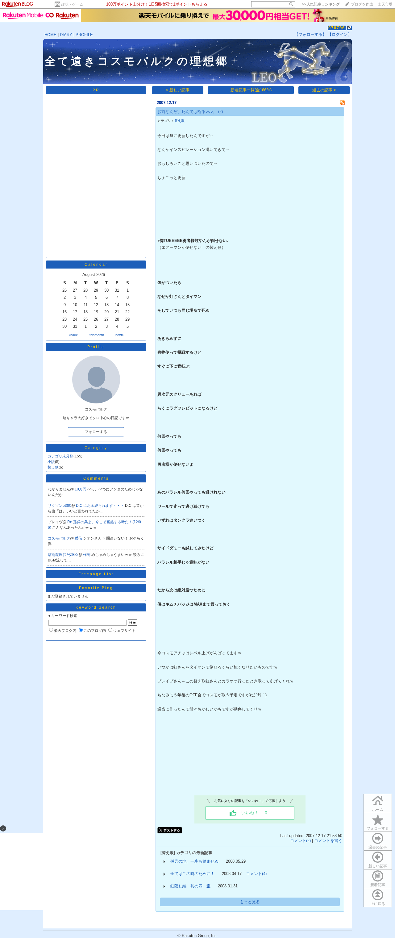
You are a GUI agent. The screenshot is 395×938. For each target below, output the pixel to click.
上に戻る (377, 904)
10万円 (81, 489)
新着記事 (377, 885)
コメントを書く (328, 840)
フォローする (378, 828)
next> (119, 335)
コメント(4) (256, 873)
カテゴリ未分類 (60, 456)
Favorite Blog (96, 588)
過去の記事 (377, 847)
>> (321, 4)
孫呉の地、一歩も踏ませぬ (194, 861)
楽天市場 (385, 4)
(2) (220, 111)
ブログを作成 (362, 4)
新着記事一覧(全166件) (251, 90)
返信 (79, 538)
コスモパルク (59, 538)
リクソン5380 (59, 505)
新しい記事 (377, 866)
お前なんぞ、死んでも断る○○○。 (187, 111)
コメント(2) (300, 840)
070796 (336, 28)
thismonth (96, 335)
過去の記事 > (324, 90)
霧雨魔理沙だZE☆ (63, 554)
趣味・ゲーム (72, 4)
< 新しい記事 (177, 90)
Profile (96, 347)
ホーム (377, 809)
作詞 (87, 554)
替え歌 (53, 467)
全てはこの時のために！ (192, 873)
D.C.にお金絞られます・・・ (100, 505)
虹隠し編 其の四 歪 (190, 886)
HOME (50, 34)
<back (73, 335)
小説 (51, 462)
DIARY (66, 34)
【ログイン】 (340, 34)
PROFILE (84, 34)
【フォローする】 (310, 34)
